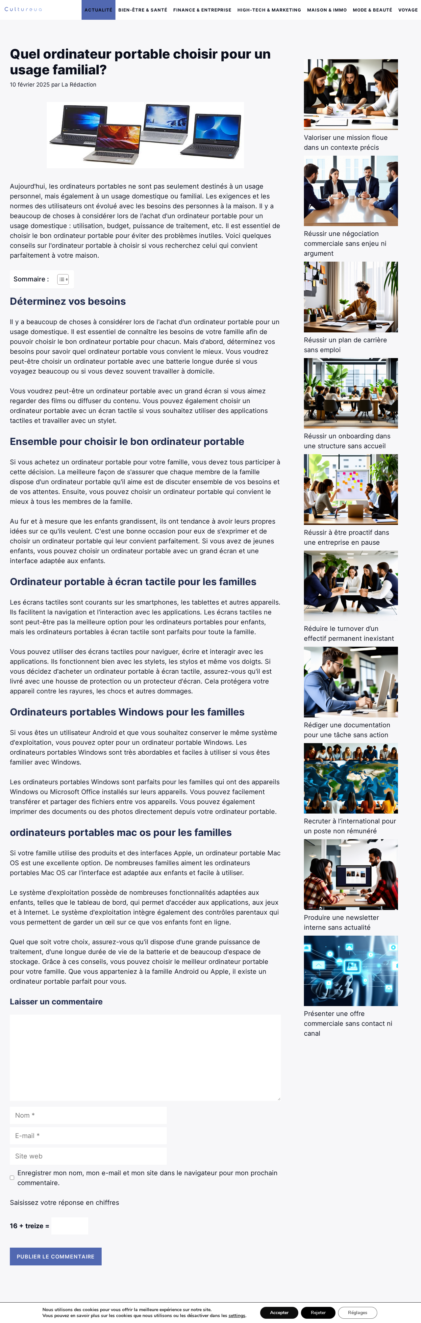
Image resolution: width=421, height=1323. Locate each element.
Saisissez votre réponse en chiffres (64, 1202)
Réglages (357, 1313)
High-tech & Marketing (269, 10)
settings (237, 1316)
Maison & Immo (327, 10)
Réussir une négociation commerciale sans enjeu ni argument (345, 243)
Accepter (279, 1313)
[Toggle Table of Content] (59, 279)
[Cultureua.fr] (23, 10)
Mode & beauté (372, 10)
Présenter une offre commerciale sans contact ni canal (348, 1023)
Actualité (98, 10)
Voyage (408, 10)
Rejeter (318, 1313)
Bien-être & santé (142, 10)
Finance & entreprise (202, 10)
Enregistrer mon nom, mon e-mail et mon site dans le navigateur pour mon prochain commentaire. (147, 1178)
